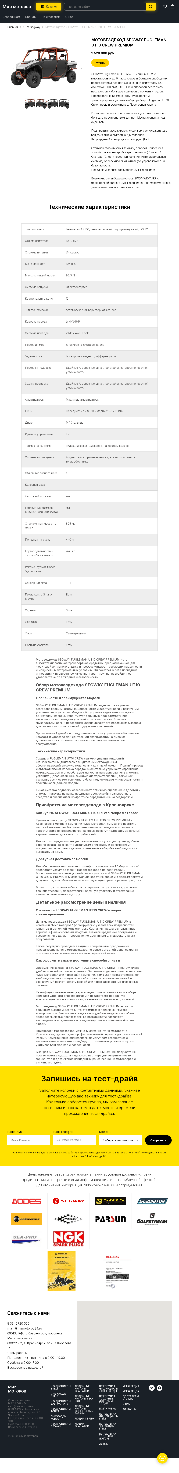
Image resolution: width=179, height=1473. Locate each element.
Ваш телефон (63, 1132)
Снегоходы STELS (58, 1394)
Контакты (129, 1409)
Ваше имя (15, 1132)
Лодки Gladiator (82, 1424)
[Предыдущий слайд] (13, 67)
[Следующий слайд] (81, 67)
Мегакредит (131, 1386)
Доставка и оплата (131, 1397)
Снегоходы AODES (58, 1417)
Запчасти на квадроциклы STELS (108, 1416)
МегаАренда (131, 1391)
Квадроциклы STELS (61, 1387)
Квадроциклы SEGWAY (61, 1425)
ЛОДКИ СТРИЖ (84, 1418)
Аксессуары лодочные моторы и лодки (107, 1400)
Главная (12, 27)
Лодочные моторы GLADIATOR (82, 1388)
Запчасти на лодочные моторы (107, 1436)
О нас (69, 17)
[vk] (152, 1389)
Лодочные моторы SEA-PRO (84, 1398)
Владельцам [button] (11, 17)
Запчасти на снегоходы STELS (107, 1426)
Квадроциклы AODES (61, 1410)
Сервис (104, 1443)
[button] (165, 6)
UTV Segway (31, 27)
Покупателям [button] (50, 17)
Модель (105, 1132)
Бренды (30, 17)
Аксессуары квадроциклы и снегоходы (108, 1388)
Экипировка (107, 1408)
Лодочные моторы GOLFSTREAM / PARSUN (84, 1410)
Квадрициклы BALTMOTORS (61, 1402)
